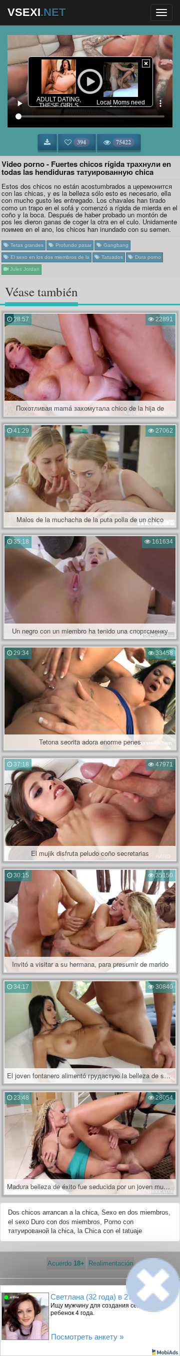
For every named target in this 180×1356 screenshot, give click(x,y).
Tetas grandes (26, 245)
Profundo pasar (73, 245)
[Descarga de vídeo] (47, 142)
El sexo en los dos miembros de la (49, 257)
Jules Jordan (24, 269)
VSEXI (37, 12)
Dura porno (147, 257)
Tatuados (111, 257)
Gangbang (115, 245)
